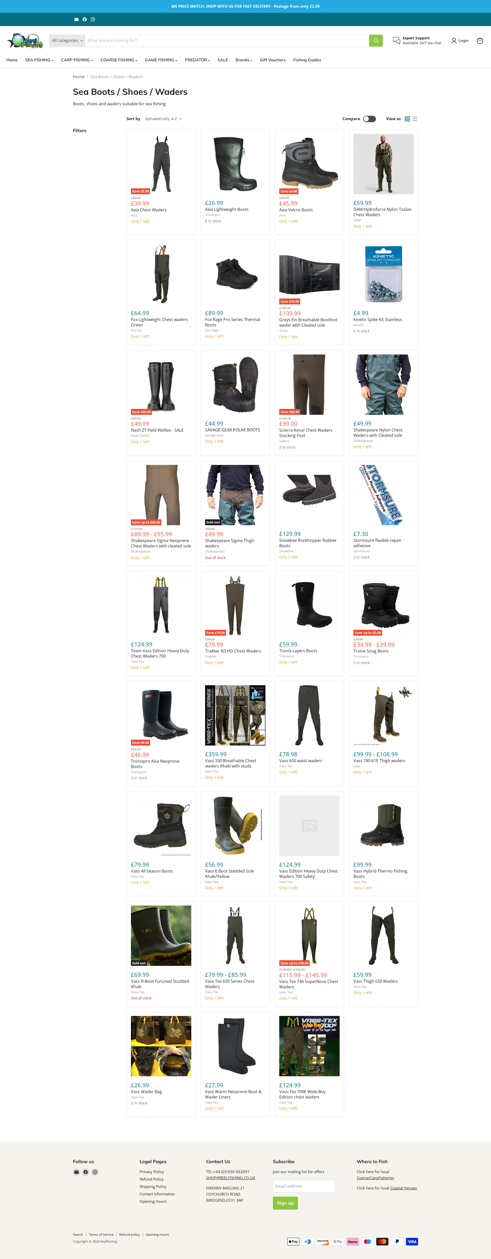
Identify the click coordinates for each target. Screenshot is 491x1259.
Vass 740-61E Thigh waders (379, 760)
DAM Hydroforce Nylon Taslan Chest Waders (382, 212)
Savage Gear (214, 435)
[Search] (376, 41)
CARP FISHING (76, 59)
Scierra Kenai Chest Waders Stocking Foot (305, 432)
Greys (283, 330)
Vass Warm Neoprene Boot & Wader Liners (233, 1094)
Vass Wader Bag (146, 1091)
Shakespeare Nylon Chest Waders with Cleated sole (378, 432)
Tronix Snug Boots (371, 651)
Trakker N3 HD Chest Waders (233, 651)
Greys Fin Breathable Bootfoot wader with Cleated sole (308, 322)
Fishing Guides (307, 59)
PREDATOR (196, 59)
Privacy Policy (152, 1171)
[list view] (414, 118)
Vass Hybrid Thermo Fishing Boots (380, 873)
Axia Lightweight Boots (227, 209)
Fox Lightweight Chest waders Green (159, 322)
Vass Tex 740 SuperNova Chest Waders (308, 984)
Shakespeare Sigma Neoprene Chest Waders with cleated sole (161, 543)
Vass (356, 766)
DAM (357, 220)
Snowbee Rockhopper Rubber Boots (308, 542)
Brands (243, 59)
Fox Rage (212, 330)
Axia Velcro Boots (296, 210)
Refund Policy (152, 1179)
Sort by (133, 119)
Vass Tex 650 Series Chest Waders (229, 983)
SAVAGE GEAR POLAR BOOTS (232, 430)
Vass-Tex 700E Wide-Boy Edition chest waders (302, 1094)
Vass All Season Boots (152, 871)
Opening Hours (153, 1201)
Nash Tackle (140, 435)
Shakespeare (363, 440)
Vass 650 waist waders (300, 760)
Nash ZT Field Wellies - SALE (157, 430)
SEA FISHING (38, 59)
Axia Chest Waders (149, 210)
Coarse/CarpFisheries (375, 1177)
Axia (134, 215)
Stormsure (361, 551)
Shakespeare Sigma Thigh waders (229, 543)
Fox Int (136, 330)
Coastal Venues (403, 1188)
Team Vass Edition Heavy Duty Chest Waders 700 (160, 653)
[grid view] (407, 118)
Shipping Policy (153, 1186)
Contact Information (157, 1193)
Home (12, 59)
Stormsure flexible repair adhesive (377, 542)
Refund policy (129, 1234)
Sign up (285, 1203)
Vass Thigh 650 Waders (375, 981)
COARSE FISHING (118, 59)
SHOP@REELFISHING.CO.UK (230, 1177)
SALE (223, 59)
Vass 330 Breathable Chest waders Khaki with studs (230, 763)
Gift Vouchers (273, 59)
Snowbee (286, 551)
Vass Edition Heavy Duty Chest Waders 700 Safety (308, 873)
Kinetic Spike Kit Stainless (377, 319)
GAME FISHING (160, 59)
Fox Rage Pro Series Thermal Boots (232, 322)
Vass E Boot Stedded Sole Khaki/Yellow (229, 873)
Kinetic (358, 325)
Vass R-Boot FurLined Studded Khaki (160, 983)
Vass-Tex (137, 661)
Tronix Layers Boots (298, 651)
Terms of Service (101, 1234)
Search (78, 1234)
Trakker (211, 656)
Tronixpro (212, 214)
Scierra (284, 441)
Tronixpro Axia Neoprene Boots (155, 763)
